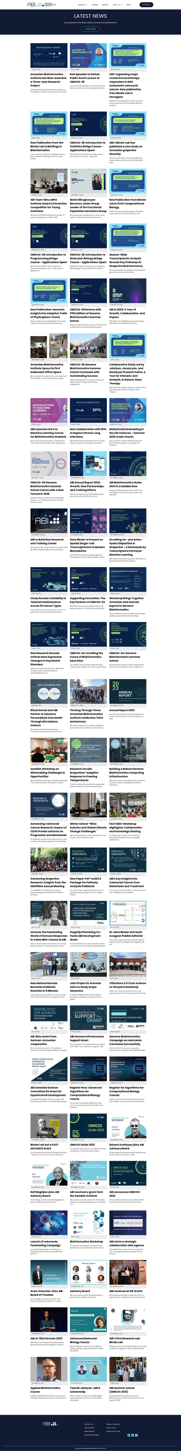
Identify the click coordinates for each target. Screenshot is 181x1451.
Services (105, 5)
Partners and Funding (91, 1435)
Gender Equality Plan (113, 1431)
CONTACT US (88, 1424)
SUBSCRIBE (90, 29)
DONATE (146, 4)
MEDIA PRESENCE (89, 1431)
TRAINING (95, 5)
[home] (42, 5)
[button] (82, 5)
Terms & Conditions (113, 1424)
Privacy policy (111, 1428)
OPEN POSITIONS (89, 1428)
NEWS (129, 5)
